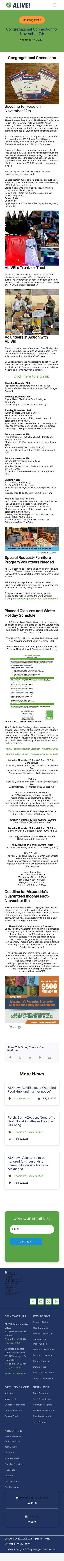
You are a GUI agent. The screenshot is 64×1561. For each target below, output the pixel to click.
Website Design (15, 1549)
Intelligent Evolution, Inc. (44, 1549)
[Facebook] (10, 1058)
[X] (20, 1058)
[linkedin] (56, 1301)
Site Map (9, 1543)
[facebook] (33, 1301)
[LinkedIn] (30, 1058)
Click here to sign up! (32, 376)
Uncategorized (32, 20)
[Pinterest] (40, 1058)
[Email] (49, 1058)
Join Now (26, 1241)
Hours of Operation (15, 1373)
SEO (27, 1549)
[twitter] (48, 1301)
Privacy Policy (23, 1543)
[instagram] (41, 1301)
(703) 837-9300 (13, 1343)
